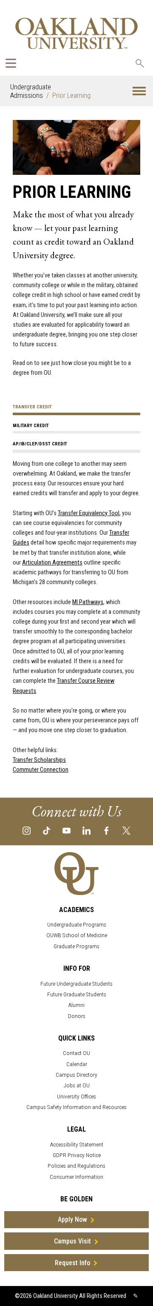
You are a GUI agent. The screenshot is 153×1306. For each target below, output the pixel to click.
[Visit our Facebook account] (106, 830)
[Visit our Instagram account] (27, 830)
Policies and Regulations (76, 1166)
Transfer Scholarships (39, 760)
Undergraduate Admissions (30, 91)
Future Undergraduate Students (76, 984)
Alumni (76, 1005)
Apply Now (72, 1219)
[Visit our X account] (126, 830)
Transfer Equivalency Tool (88, 513)
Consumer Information (76, 1177)
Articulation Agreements (52, 562)
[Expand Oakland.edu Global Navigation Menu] (10, 63)
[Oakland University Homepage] (76, 33)
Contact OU (76, 1053)
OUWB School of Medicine (76, 935)
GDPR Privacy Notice (77, 1155)
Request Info (72, 1263)
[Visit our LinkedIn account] (86, 830)
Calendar (76, 1064)
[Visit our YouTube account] (66, 830)
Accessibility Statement (76, 1144)
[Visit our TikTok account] (46, 830)
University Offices (76, 1096)
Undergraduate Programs (76, 924)
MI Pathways (87, 602)
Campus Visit (72, 1241)
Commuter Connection (40, 769)
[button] (139, 91)
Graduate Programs (76, 946)
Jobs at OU (77, 1085)
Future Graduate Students (76, 994)
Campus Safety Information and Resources (76, 1107)
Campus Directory (76, 1075)
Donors (76, 1016)
